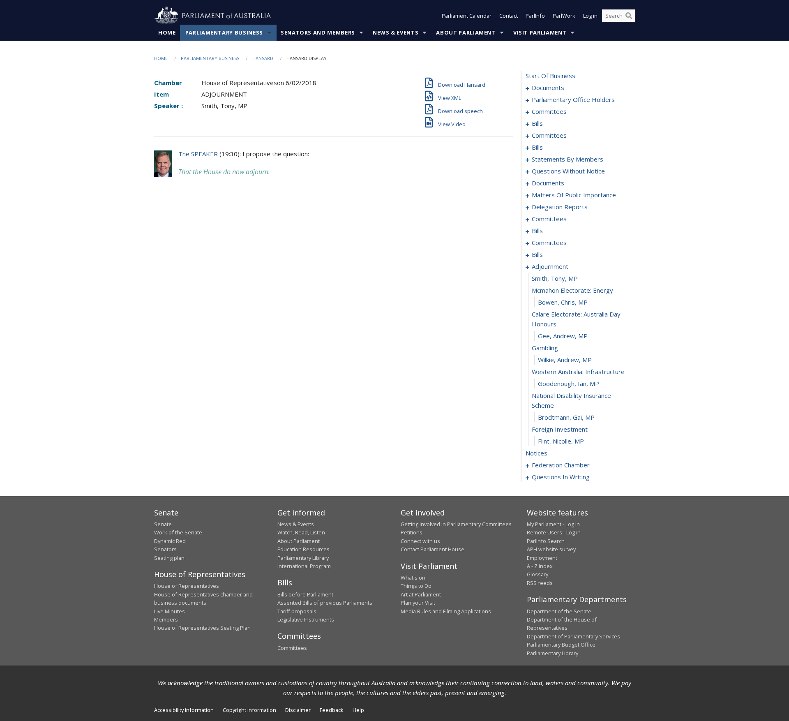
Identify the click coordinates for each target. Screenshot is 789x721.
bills (537, 123)
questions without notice (568, 171)
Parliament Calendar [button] (466, 15)
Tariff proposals (296, 611)
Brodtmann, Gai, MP (566, 417)
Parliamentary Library (303, 558)
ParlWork (564, 15)
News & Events (395, 32)
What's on (413, 577)
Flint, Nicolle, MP (561, 441)
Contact (508, 15)
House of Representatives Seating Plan (202, 627)
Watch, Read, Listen (301, 532)
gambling (545, 348)
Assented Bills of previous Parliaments (324, 602)
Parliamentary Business (224, 32)
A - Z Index (540, 566)
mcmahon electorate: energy (572, 290)
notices (536, 453)
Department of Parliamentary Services (573, 636)
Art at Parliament (421, 594)
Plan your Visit (418, 602)
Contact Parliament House (432, 549)
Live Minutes (169, 611)
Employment (542, 558)
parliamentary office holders (573, 99)
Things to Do (416, 585)
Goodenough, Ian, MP (568, 383)
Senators (165, 549)
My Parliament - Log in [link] (553, 524)
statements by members (567, 159)
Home (167, 32)
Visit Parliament (539, 32)
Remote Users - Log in (554, 532)
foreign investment (560, 429)
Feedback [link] (332, 710)
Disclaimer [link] (298, 710)
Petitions (411, 532)
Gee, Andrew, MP (563, 336)
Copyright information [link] (249, 710)
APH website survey (551, 549)
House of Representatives (186, 585)
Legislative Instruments (305, 619)
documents (548, 87)
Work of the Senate (178, 532)
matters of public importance (574, 195)
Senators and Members (318, 32)
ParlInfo (535, 15)
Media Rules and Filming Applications (446, 611)
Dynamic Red (170, 541)
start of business (550, 76)
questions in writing (561, 477)
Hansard (262, 58)
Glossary (537, 574)
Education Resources (303, 549)
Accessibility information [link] (184, 710)
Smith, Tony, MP (555, 278)
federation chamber (561, 465)
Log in (590, 15)
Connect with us (420, 541)
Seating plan (169, 558)
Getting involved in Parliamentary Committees (456, 524)
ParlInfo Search (546, 541)
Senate (163, 524)
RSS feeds (540, 583)
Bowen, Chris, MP (563, 302)
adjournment (550, 266)
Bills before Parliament (305, 594)
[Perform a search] (629, 15)
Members (166, 619)
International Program (304, 566)
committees (549, 111)
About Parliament (465, 32)
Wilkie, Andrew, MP (565, 360)
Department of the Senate (559, 611)
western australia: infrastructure (578, 371)
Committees (292, 648)
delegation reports (560, 207)
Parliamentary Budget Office (561, 644)
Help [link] (358, 710)
